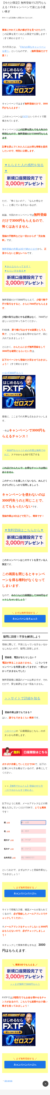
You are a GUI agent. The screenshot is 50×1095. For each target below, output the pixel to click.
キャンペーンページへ (25, 893)
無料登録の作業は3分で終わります (19, 249)
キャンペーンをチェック (25, 618)
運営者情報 (8, 1081)
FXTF (25, 116)
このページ (10, 731)
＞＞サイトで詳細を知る (22, 698)
